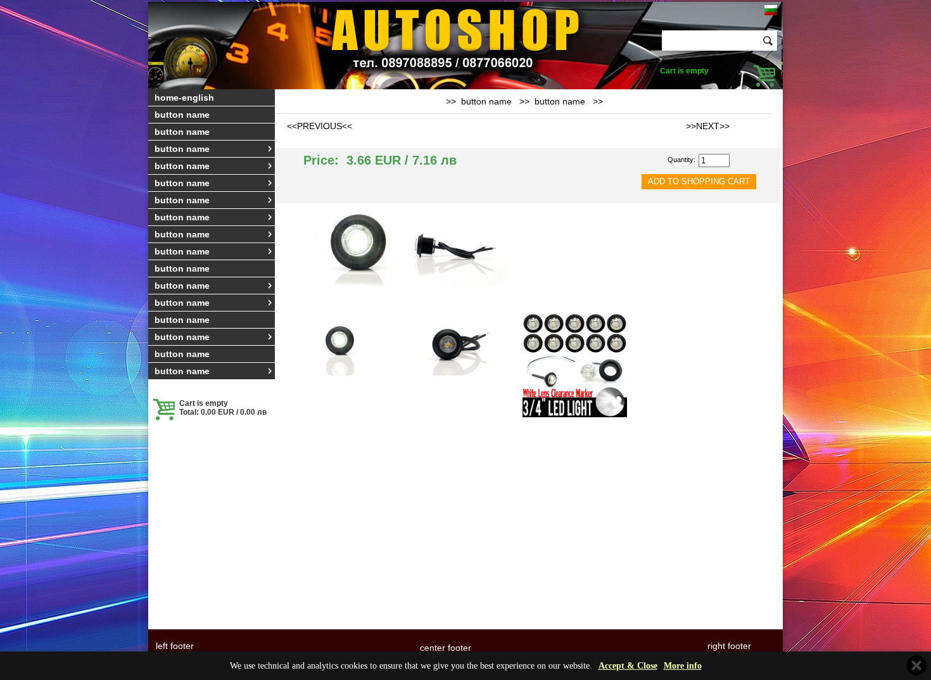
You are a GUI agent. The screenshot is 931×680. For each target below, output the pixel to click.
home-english (184, 97)
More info (683, 666)
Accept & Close (627, 666)
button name (182, 115)
